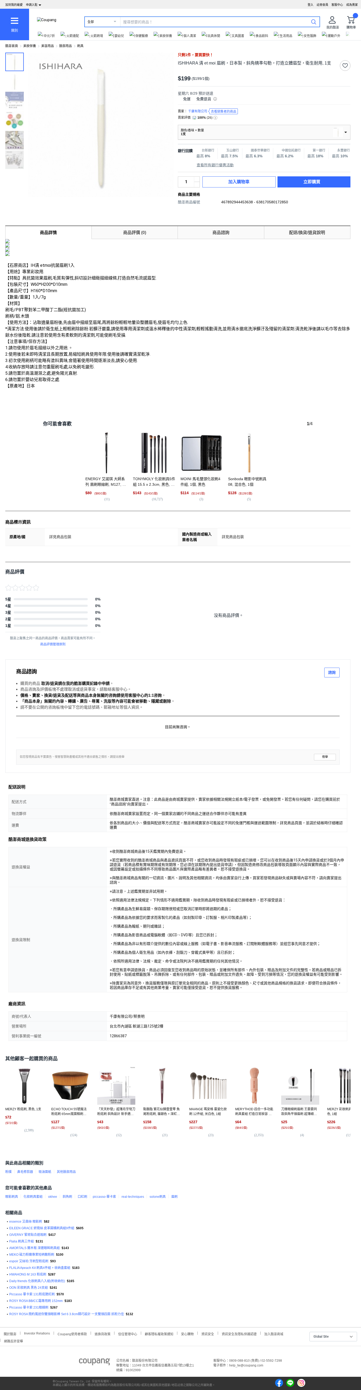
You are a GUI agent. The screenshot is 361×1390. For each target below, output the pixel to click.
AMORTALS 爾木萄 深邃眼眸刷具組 (34, 1248)
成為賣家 (352, 4)
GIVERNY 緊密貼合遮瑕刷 (28, 1235)
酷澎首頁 (11, 46)
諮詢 (332, 672)
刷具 (80, 46)
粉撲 (8, 1172)
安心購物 (187, 1333)
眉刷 (174, 1197)
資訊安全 (207, 1333)
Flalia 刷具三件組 (21, 1241)
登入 (310, 4)
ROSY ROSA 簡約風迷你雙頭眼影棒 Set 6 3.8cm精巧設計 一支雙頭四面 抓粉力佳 (66, 1314)
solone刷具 (158, 1197)
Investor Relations (37, 1333)
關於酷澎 (10, 1333)
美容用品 (47, 46)
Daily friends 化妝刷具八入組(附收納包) (37, 1281)
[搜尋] (313, 21)
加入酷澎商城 (273, 1333)
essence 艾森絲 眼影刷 (25, 1221)
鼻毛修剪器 (25, 1172)
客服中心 (337, 4)
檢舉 (325, 757)
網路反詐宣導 (13, 1340)
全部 (90, 22)
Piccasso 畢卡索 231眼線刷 (28, 1307)
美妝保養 (29, 46)
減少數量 (197, 179)
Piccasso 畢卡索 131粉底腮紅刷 (32, 1294)
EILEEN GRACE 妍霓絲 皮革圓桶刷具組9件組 (41, 1228)
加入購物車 (238, 181)
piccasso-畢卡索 (104, 1197)
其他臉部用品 (66, 1172)
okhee (52, 1197)
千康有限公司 (212, 111)
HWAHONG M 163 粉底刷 (27, 1274)
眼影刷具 (11, 1197)
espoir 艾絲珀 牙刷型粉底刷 (28, 1261)
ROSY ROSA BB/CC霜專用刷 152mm (36, 1301)
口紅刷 (82, 1197)
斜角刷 (67, 1197)
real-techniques (133, 1197)
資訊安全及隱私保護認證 (239, 1333)
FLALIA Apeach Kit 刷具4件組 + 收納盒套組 (39, 1268)
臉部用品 (65, 46)
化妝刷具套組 (33, 1197)
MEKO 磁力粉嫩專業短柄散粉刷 (31, 1254)
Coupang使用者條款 (72, 1333)
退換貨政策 (102, 1333)
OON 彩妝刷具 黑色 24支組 (28, 1288)
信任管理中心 (127, 1333)
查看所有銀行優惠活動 (215, 165)
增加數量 (197, 184)
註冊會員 (322, 4)
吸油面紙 (45, 1172)
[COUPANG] (94, 1362)
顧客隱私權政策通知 (159, 1333)
